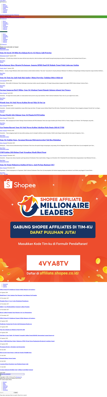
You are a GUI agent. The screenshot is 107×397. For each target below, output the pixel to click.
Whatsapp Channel (3, 31)
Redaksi (5, 382)
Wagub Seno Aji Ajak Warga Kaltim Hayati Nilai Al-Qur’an (22, 102)
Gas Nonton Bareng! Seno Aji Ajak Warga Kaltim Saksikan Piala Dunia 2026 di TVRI (32, 127)
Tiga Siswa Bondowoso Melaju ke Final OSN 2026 (12, 329)
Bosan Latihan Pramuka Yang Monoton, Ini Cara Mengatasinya (16, 312)
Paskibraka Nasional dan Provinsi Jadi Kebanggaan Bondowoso (16, 324)
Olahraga (2, 112)
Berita (4, 4)
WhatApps (3, 48)
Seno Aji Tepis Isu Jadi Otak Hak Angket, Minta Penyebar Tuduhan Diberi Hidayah (31, 78)
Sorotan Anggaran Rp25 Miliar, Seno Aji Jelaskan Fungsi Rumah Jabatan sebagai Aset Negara (35, 90)
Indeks (4, 384)
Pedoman (5, 387)
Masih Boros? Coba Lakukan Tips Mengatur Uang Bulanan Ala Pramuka (18, 295)
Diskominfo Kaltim (4, 49)
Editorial (5, 12)
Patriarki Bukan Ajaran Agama (8, 358)
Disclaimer (5, 390)
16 (4, 174)
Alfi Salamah (3, 80)
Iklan (4, 383)
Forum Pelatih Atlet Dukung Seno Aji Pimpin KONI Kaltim (22, 115)
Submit (15, 392)
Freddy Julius (3, 68)
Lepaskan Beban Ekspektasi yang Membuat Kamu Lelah (14, 364)
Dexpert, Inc (19, 377)
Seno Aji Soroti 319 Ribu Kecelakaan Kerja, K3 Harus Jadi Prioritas (26, 53)
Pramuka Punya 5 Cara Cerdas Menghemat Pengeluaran (14, 301)
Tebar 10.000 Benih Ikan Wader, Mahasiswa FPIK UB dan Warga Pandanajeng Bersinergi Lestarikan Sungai (27, 341)
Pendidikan (5, 7)
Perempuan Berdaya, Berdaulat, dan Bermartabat (12, 346)
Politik (4, 8)
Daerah (1, 62)
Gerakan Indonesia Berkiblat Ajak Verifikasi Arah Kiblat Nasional (16, 369)
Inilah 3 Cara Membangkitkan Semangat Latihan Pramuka (14, 306)
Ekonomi (5, 5)
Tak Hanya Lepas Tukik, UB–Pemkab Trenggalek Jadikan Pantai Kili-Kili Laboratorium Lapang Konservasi (27, 335)
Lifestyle (5, 11)
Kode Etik (5, 386)
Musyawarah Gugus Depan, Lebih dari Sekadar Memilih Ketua (16, 352)
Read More (2, 60)
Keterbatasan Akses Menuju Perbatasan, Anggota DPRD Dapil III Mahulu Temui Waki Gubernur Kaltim (39, 65)
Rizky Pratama (3, 93)
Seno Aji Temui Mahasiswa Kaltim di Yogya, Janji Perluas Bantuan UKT (27, 165)
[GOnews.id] (3, 18)
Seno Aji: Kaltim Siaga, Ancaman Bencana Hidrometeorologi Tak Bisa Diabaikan (30, 140)
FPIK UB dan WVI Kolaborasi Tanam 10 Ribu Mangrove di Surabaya (17, 289)
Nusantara (5, 9)
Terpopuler (5, 284)
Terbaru (4, 285)
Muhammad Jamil (4, 55)
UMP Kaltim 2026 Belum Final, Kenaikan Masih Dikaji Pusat (23, 152)
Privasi (4, 388)
